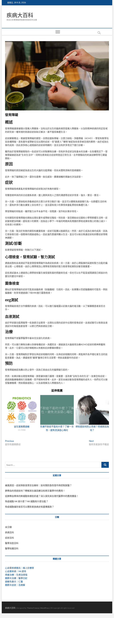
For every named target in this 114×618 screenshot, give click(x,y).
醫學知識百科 (11, 548)
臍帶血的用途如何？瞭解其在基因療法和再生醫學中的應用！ (35, 490)
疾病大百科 (20, 15)
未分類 (8, 527)
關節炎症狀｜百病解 (15, 585)
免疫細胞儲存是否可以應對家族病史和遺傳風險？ (29, 506)
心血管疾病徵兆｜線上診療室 (19, 567)
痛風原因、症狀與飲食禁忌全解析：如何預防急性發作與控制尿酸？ (38, 485)
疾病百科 (9, 532)
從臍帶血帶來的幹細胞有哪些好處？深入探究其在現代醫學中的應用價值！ (42, 496)
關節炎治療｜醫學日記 (16, 578)
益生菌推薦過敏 (22, 426)
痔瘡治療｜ (10, 574)
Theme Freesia (33, 608)
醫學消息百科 (11, 543)
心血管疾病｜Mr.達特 (15, 571)
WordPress (45, 608)
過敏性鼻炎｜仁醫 (14, 581)
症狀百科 (9, 537)
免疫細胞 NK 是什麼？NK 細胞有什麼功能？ (26, 501)
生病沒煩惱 (21, 574)
